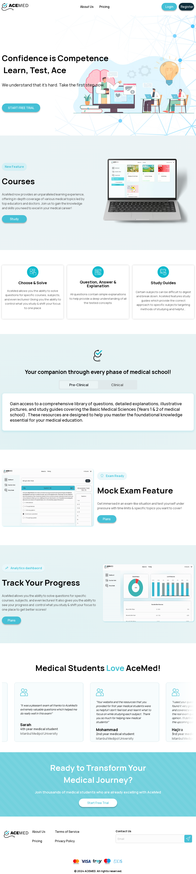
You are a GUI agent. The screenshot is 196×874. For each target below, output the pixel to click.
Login (169, 7)
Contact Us (123, 831)
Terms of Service (67, 832)
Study (14, 219)
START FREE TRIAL (21, 108)
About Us (38, 832)
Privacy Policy (65, 841)
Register (187, 7)
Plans (107, 519)
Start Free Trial (98, 803)
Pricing (37, 841)
